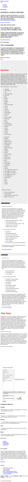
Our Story (5, 5)
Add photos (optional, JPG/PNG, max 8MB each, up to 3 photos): (14, 393)
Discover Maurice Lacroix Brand (8, 19)
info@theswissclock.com (11, 471)
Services (5, 4)
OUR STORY (6, 443)
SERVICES (5, 442)
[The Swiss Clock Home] (5, 1)
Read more (3, 461)
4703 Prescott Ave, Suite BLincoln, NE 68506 (10, 473)
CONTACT (5, 444)
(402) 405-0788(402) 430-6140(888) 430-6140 (8, 469)
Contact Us (5, 7)
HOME (4, 441)
